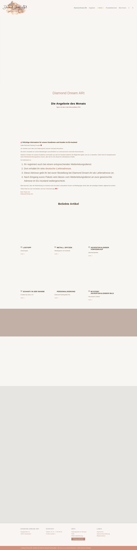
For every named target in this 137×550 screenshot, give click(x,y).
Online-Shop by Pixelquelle (84, 548)
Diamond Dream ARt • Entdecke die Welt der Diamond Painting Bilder (39, 548)
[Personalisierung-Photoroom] (68, 275)
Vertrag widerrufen (78, 539)
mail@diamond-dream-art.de (73, 360)
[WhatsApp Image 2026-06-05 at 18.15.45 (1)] (102, 231)
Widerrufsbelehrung (77, 536)
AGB (72, 534)
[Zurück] (23, 125)
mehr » (23, 254)
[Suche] (132, 8)
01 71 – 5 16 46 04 (56, 532)
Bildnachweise (101, 536)
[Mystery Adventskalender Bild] (102, 275)
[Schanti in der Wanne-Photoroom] (35, 275)
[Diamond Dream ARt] (15, 8)
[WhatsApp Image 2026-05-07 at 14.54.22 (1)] (68, 231)
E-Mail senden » (51, 534)
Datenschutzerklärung (103, 534)
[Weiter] (114, 125)
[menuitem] (80, 8)
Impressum (100, 532)
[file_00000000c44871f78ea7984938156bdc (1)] (35, 231)
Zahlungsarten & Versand (78, 532)
